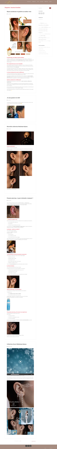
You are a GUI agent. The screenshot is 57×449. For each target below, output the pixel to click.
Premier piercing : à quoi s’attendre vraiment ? (20, 198)
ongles (39, 35)
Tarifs (38, 1)
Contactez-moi (41, 19)
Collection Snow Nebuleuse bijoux (16, 344)
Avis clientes (41, 1)
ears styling (44, 27)
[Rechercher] (50, 8)
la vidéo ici (8, 104)
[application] (20, 361)
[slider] (20, 374)
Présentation (46, 1)
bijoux (42, 23)
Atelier (39, 23)
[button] (20, 361)
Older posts (33, 441)
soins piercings (41, 40)
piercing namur (43, 37)
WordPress (51, 448)
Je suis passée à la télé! (13, 98)
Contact (50, 1)
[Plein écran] (32, 374)
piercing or (48, 37)
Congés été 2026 (41, 48)
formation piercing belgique (43, 31)
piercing (43, 35)
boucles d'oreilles (43, 25)
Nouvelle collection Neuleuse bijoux (17, 126)
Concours (40, 27)
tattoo (40, 42)
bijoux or (45, 23)
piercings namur (42, 39)
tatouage (48, 40)
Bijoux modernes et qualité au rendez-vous (19, 11)
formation (49, 27)
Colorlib (45, 448)
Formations (34, 1)
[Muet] (31, 374)
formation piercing (43, 29)
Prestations (29, 1)
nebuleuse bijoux (47, 33)
